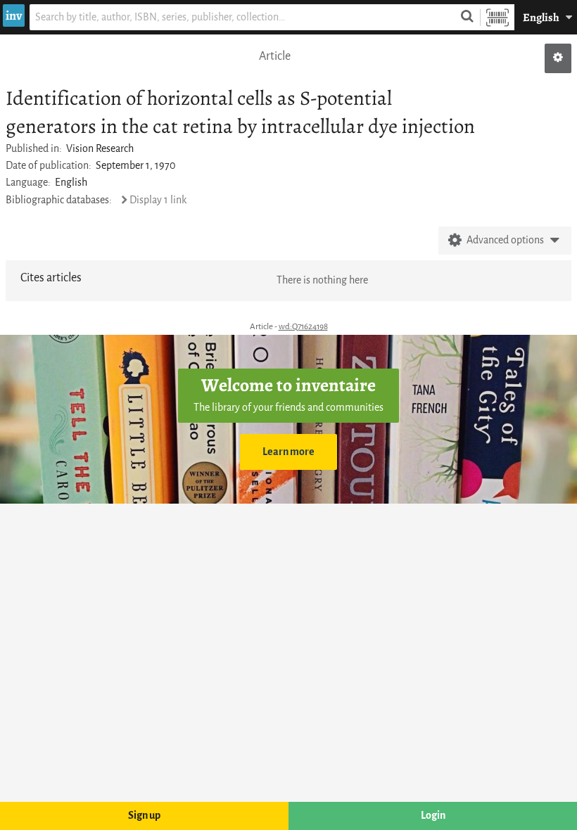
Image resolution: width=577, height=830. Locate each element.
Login (433, 815)
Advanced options (505, 240)
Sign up (144, 815)
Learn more (288, 452)
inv (14, 15)
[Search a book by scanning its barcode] (497, 17)
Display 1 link (157, 200)
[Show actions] (558, 58)
